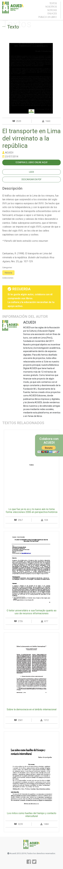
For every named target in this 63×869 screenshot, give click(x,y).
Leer (31, 172)
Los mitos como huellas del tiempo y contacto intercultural (31, 815)
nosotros (51, 6)
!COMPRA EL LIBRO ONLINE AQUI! (31, 162)
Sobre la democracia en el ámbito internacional (31, 709)
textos (53, 3)
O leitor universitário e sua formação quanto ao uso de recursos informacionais (31, 612)
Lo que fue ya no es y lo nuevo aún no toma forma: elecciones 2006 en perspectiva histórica (31, 510)
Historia (8, 273)
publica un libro (47, 16)
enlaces (52, 13)
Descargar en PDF (31, 179)
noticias (52, 10)
